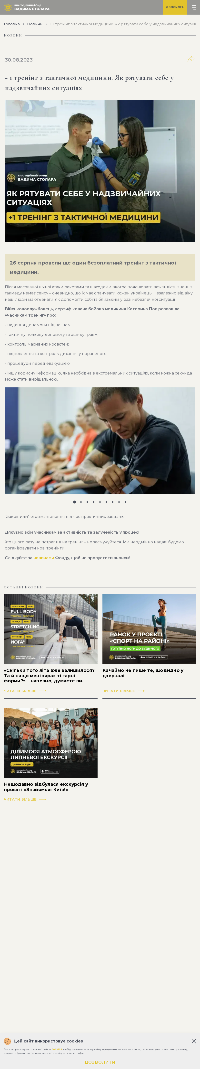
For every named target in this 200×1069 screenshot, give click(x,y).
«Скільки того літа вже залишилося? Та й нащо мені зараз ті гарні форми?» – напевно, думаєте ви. (49, 676)
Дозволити (100, 1062)
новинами (43, 558)
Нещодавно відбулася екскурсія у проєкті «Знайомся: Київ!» (46, 787)
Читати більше (20, 691)
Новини (34, 24)
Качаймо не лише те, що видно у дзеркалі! (143, 673)
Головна (12, 24)
